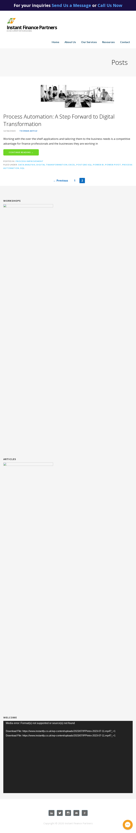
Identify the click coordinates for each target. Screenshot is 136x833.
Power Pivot (113, 164)
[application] (68, 757)
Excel (71, 164)
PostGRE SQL (84, 164)
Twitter (60, 813)
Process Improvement (29, 161)
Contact (125, 42)
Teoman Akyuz (28, 131)
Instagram (68, 813)
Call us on (85, 813)
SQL (22, 168)
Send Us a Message (71, 5)
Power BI (98, 164)
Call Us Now (110, 5)
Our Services (89, 42)
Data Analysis (26, 164)
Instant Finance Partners (32, 27)
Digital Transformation (52, 164)
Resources (108, 42)
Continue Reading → (21, 152)
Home (55, 42)
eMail (76, 813)
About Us (70, 42)
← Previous (60, 180)
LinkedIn (51, 813)
